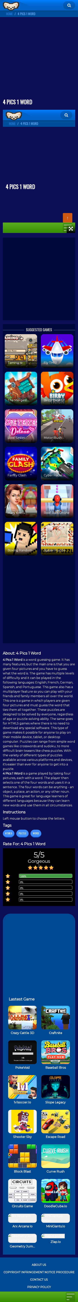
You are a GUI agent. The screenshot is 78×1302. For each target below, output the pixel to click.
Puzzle (22, 833)
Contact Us (39, 1279)
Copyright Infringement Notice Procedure (39, 1272)
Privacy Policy (39, 1287)
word (36, 833)
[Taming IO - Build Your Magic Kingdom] (11, 6)
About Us (39, 1265)
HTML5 (8, 833)
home (9, 14)
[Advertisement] (39, 59)
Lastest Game (22, 999)
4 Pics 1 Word (26, 14)
